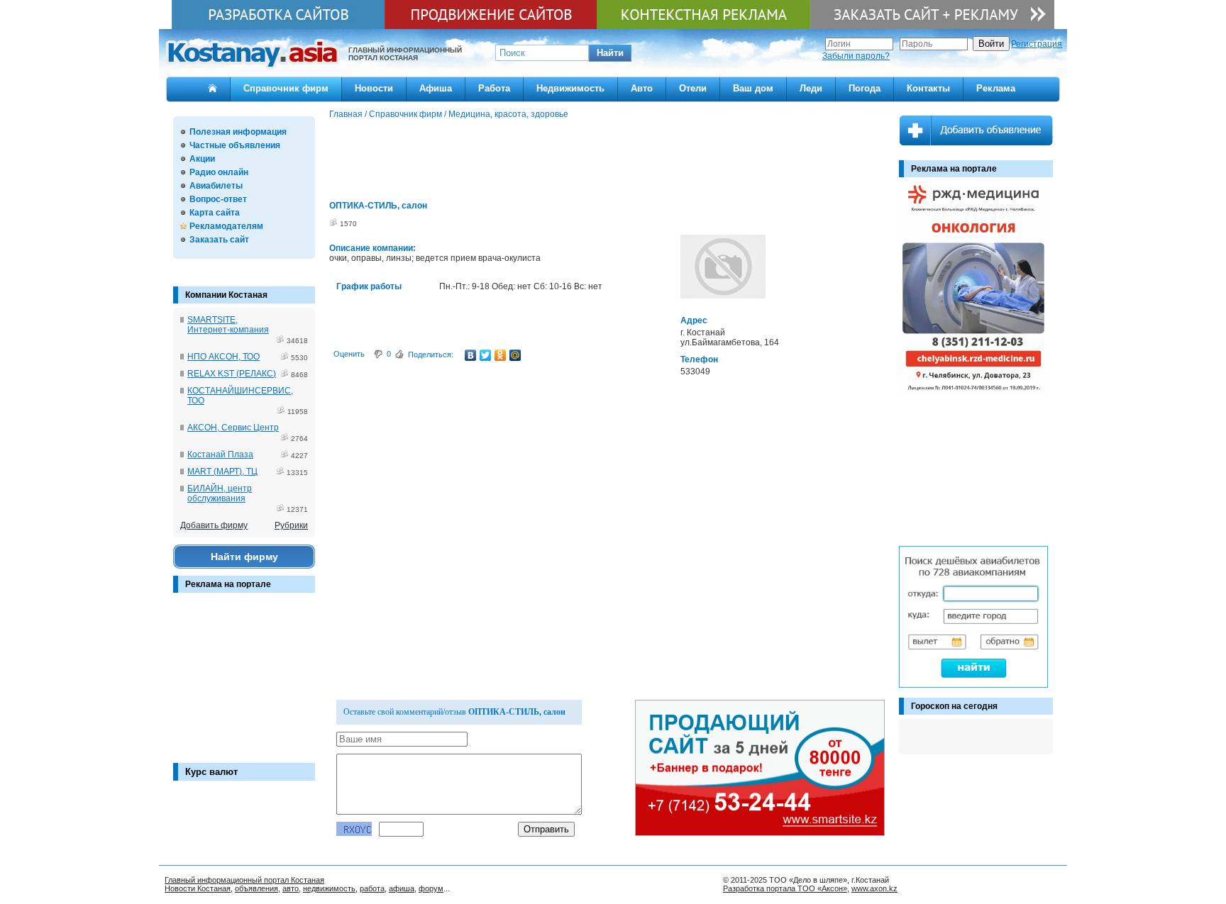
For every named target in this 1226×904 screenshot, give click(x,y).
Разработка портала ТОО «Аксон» (785, 888)
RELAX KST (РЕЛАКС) (231, 374)
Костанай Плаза (220, 454)
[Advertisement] (244, 685)
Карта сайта (214, 213)
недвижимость (329, 888)
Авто (642, 88)
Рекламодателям (226, 226)
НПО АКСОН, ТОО (223, 357)
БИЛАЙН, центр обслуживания (219, 493)
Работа (494, 88)
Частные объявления (234, 145)
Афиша (435, 88)
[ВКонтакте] (470, 355)
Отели (693, 88)
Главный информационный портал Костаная (244, 880)
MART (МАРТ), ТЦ (222, 471)
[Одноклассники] (500, 355)
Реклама (995, 88)
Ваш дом (753, 88)
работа (372, 888)
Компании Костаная (226, 295)
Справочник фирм (285, 88)
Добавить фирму (214, 525)
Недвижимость (570, 88)
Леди (811, 88)
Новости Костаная (198, 888)
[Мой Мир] (515, 355)
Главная (346, 114)
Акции (202, 159)
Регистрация (1036, 44)
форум (431, 888)
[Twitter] (485, 355)
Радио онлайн (218, 172)
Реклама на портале (228, 584)
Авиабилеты (216, 186)
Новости (374, 88)
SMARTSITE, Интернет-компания (228, 325)
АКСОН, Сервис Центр (233, 428)
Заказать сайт (219, 240)
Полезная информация (238, 132)
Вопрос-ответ (218, 199)
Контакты (928, 88)
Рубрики (291, 525)
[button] (610, 53)
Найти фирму (244, 556)
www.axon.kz (874, 888)
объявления (256, 888)
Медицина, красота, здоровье (508, 114)
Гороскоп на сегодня (954, 706)
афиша (401, 888)
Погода (864, 88)
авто (290, 888)
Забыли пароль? (856, 56)
